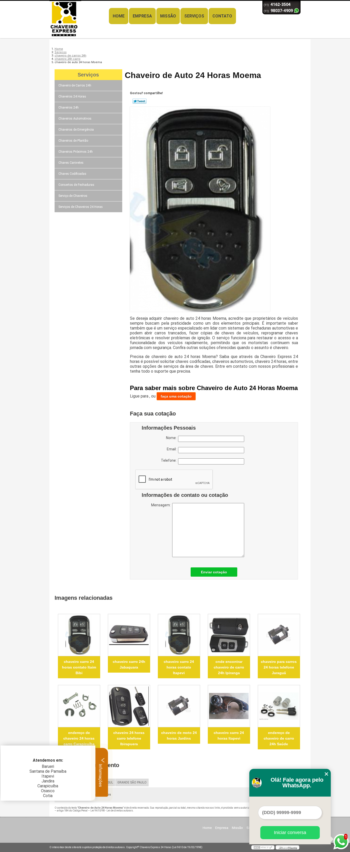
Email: (172, 449)
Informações (100, 775)
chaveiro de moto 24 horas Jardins (179, 735)
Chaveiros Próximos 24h (75, 151)
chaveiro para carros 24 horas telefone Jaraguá (279, 667)
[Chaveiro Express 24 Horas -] (78, 11)
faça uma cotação (176, 396)
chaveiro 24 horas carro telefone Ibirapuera (129, 738)
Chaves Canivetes (71, 162)
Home (119, 16)
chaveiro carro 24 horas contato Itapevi (179, 667)
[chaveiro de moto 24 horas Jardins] (179, 706)
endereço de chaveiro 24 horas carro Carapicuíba (79, 738)
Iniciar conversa (290, 832)
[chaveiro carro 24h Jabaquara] (129, 635)
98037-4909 (282, 10)
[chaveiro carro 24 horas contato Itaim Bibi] (79, 635)
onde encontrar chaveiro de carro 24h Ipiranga (229, 667)
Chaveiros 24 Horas (72, 96)
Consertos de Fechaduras (76, 185)
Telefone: (169, 460)
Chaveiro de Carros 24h (74, 85)
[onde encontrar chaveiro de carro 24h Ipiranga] (229, 635)
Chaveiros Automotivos (74, 118)
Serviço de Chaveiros (72, 196)
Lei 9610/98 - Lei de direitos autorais (111, 810)
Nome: (172, 438)
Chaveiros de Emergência (76, 129)
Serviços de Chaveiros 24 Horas (80, 207)
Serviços (194, 16)
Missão (168, 16)
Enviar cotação (214, 572)
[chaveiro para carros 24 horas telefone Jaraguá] (279, 635)
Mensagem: (161, 505)
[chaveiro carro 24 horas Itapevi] (229, 706)
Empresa (142, 16)
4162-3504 (281, 4)
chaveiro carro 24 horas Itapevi (229, 735)
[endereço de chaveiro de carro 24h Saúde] (279, 706)
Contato (222, 16)
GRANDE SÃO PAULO (132, 782)
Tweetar (139, 101)
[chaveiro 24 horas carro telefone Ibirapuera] (129, 706)
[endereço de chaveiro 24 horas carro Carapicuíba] (79, 706)
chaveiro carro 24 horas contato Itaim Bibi (79, 667)
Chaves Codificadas (72, 174)
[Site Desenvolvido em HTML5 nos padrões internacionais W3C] (262, 847)
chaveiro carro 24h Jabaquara (129, 664)
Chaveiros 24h (68, 107)
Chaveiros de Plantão (73, 140)
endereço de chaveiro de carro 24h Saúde (279, 738)
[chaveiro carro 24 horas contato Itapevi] (179, 635)
